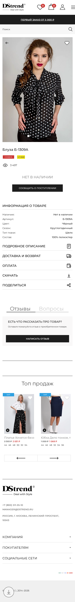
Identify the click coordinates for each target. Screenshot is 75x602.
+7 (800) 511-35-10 (12, 505)
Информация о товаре (24, 206)
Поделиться (14, 285)
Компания (13, 537)
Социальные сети (20, 558)
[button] (28, 136)
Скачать (10, 275)
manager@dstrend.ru (17, 509)
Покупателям (15, 548)
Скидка (8, 157)
